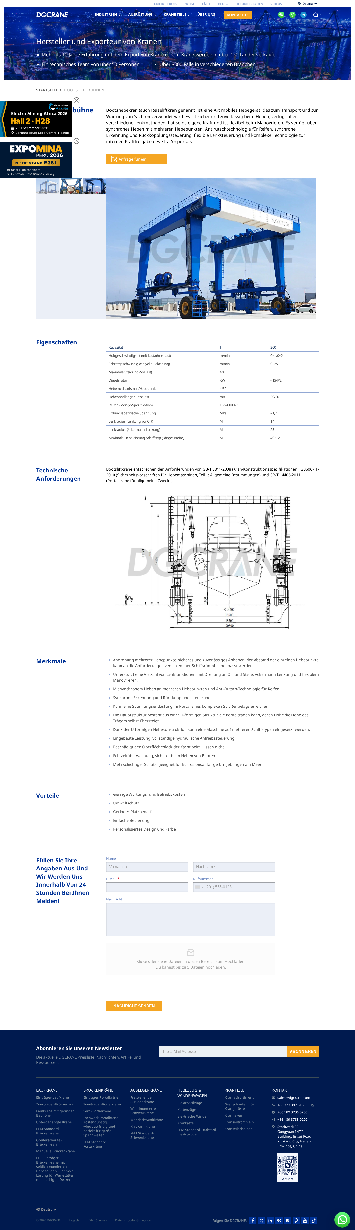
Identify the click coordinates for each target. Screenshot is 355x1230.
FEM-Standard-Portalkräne (95, 1144)
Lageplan (75, 1220)
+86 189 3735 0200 (292, 1112)
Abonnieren (303, 1051)
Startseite (47, 90)
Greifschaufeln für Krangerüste (239, 1106)
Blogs (223, 4)
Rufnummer (203, 878)
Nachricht (114, 899)
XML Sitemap (98, 1220)
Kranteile (234, 1090)
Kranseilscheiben (239, 1129)
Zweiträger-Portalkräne (102, 1104)
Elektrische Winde (192, 1116)
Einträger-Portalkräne (100, 1097)
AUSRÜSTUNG (140, 14)
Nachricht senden (134, 1006)
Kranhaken (233, 1115)
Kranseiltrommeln (239, 1122)
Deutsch (309, 3)
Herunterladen (249, 4)
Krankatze (186, 1123)
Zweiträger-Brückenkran (56, 1104)
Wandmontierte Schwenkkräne (143, 1110)
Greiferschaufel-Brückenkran (49, 1142)
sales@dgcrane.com (293, 1097)
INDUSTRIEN (106, 14)
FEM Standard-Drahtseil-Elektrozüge (197, 1131)
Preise (189, 4)
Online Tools (165, 4)
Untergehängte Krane (54, 1122)
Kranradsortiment (239, 1097)
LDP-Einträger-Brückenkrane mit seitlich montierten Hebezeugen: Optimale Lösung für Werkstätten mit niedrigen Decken (55, 1169)
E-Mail (112, 878)
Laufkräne (47, 1090)
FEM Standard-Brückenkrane (48, 1131)
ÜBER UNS (206, 14)
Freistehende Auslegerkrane (142, 1099)
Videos (276, 4)
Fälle (206, 4)
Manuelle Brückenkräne (55, 1151)
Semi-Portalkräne (97, 1111)
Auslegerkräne (146, 1090)
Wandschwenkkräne (146, 1119)
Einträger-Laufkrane (52, 1097)
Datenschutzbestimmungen (133, 1220)
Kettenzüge (187, 1109)
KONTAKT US (238, 14)
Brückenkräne (98, 1090)
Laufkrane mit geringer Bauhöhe (55, 1113)
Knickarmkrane (142, 1126)
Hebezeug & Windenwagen (192, 1093)
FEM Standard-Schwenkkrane (142, 1135)
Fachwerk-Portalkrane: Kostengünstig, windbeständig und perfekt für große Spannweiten (101, 1126)
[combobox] (199, 887)
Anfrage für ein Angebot (132, 160)
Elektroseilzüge (190, 1102)
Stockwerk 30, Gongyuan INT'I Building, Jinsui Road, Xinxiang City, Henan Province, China (294, 1136)
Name (111, 858)
